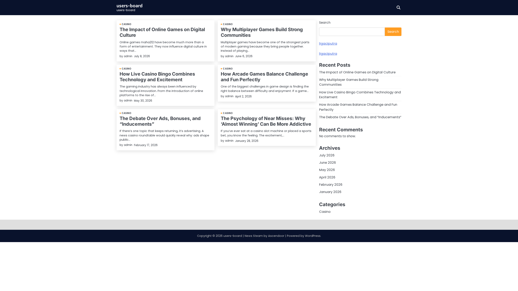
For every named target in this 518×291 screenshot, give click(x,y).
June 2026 (327, 162)
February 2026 (330, 184)
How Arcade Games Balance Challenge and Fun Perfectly (264, 76)
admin (128, 56)
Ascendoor (276, 236)
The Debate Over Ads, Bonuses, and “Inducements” (160, 121)
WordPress (313, 236)
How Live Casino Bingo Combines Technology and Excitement (157, 76)
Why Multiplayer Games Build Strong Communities (262, 32)
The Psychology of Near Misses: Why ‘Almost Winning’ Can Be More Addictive (266, 121)
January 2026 (330, 192)
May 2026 (327, 170)
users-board (129, 5)
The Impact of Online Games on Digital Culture (162, 32)
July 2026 (326, 155)
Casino (127, 24)
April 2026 (327, 177)
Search (324, 22)
